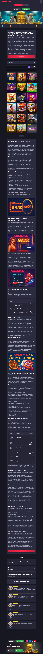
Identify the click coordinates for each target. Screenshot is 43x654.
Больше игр (21, 135)
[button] (1, 17)
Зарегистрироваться (18, 4)
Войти (26, 4)
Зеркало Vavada (21, 56)
